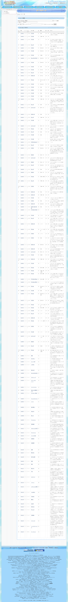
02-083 (22, 355)
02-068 (22, 290)
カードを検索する (6, 12)
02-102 (22, 432)
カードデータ (28, 7)
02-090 (22, 380)
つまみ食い (33, 492)
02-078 (22, 331)
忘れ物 (32, 503)
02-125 (22, 531)
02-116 (22, 492)
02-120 (22, 506)
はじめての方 (7, 7)
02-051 (22, 218)
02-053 (22, 229)
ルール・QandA (50, 7)
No (25, 22)
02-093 (22, 393)
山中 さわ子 (33, 107)
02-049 (22, 209)
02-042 (22, 186)
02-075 (22, 317)
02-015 (22, 84)
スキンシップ (33, 377)
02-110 (22, 464)
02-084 (22, 358)
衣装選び (32, 438)
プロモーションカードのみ (48, 24)
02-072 (22, 307)
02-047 (22, 203)
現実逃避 (32, 424)
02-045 (22, 197)
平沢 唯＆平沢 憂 (34, 209)
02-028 (22, 131)
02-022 (22, 107)
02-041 (22, 180)
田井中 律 (33, 75)
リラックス (33, 520)
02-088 (22, 373)
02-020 (22, 99)
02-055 (22, 237)
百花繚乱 (32, 515)
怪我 (32, 461)
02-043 (22, 191)
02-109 (22, 461)
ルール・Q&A (42, 547)
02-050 (22, 215)
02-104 (22, 438)
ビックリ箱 (33, 361)
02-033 (22, 148)
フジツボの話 (33, 435)
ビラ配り (32, 364)
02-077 (22, 326)
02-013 (22, 75)
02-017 (22, 90)
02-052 (22, 223)
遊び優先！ (33, 407)
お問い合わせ (51, 547)
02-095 (22, 401)
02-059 (22, 254)
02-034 (22, 154)
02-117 (22, 496)
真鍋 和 (32, 154)
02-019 (22, 96)
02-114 (22, 482)
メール (32, 401)
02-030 (22, 139)
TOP (10, 547)
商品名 (19, 20)
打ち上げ (32, 509)
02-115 (22, 486)
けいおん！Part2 (34, 393)
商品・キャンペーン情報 (18, 7)
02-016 (22, 87)
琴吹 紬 (32, 79)
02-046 (22, 200)
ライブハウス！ (34, 387)
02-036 (22, 162)
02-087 (22, 370)
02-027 (22, 128)
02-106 (22, 449)
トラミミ (32, 482)
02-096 (22, 407)
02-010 (22, 66)
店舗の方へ (56, 547)
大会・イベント (39, 7)
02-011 (22, 69)
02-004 (22, 44)
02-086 (22, 364)
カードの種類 (56, 20)
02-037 (22, 165)
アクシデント (33, 432)
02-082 (22, 350)
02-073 (22, 310)
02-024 (22, 117)
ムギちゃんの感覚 (34, 486)
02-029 (22, 134)
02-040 (22, 176)
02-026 (22, 125)
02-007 (22, 55)
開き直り (32, 452)
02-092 (22, 390)
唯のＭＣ (32, 468)
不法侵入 (32, 496)
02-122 (22, 515)
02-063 (22, 270)
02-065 (22, 279)
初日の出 (32, 506)
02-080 (22, 341)
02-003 (22, 39)
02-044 (22, 194)
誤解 (32, 449)
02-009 (22, 62)
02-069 (22, 293)
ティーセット (33, 531)
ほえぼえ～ (33, 358)
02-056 (22, 244)
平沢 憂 (32, 50)
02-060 (22, 259)
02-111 (22, 468)
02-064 (22, 273)
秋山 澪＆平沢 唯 (34, 58)
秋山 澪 (32, 44)
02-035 (22, 157)
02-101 (22, 428)
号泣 (32, 471)
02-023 (22, 114)
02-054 (22, 233)
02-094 (22, 398)
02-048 (22, 206)
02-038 (22, 169)
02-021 (22, 104)
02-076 (22, 320)
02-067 (22, 286)
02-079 (22, 336)
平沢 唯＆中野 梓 (34, 282)
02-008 (22, 58)
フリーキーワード (27, 24)
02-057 (22, 248)
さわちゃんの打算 (34, 428)
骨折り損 (32, 370)
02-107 (22, 452)
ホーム (18, 14)
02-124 (22, 526)
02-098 (22, 415)
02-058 (22, 251)
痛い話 (32, 415)
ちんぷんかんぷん (34, 398)
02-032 (22, 145)
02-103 (22, 435)
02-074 (22, 313)
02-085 (22, 361)
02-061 (22, 263)
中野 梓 (32, 90)
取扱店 (61, 7)
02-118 (22, 499)
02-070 (22, 300)
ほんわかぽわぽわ (34, 373)
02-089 (22, 377)
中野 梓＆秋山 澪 (34, 142)
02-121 (22, 509)
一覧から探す (5, 11)
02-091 (22, 387)
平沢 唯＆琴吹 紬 (34, 279)
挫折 (32, 464)
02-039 (22, 172)
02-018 (22, 93)
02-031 (22, 142)
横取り (32, 499)
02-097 (22, 411)
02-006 (22, 50)
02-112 (22, 471)
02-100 (22, 424)
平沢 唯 (32, 33)
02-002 (22, 36)
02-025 (22, 120)
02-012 (22, 72)
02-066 (22, 282)
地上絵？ (32, 411)
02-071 (22, 304)
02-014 (22, 79)
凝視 (32, 355)
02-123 (22, 520)
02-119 (22, 503)
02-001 (22, 33)
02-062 (22, 267)
